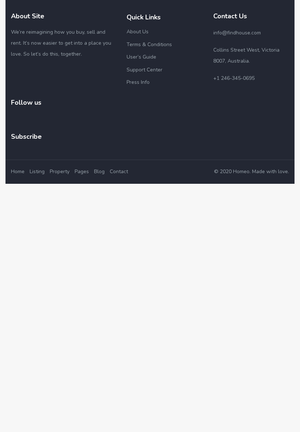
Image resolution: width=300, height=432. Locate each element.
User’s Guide (141, 56)
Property (60, 171)
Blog (99, 171)
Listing (37, 171)
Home (18, 171)
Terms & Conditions (149, 44)
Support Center (144, 69)
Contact (119, 171)
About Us (138, 31)
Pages (82, 171)
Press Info (138, 82)
